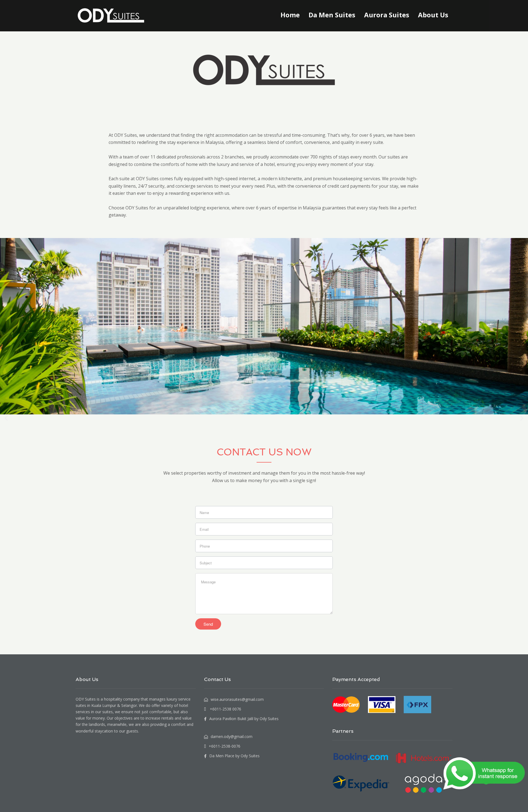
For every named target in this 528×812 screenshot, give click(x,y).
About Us (433, 14)
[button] (6, 417)
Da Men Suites (332, 14)
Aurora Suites (386, 14)
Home (290, 14)
